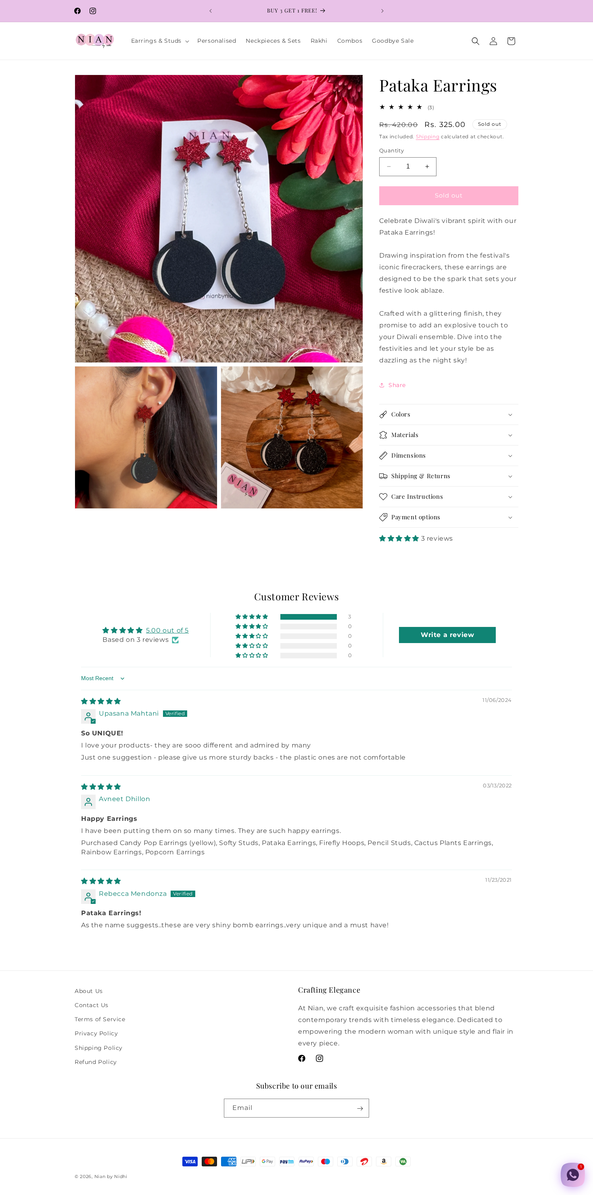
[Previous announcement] (210, 11)
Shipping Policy (99, 1047)
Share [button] (397, 385)
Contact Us (92, 1005)
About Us (89, 991)
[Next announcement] (382, 11)
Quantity (391, 150)
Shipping (428, 136)
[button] (159, 40)
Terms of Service (100, 1019)
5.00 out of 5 (167, 630)
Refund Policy (96, 1062)
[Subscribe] (360, 1108)
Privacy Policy (96, 1033)
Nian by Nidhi (110, 1176)
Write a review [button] (447, 635)
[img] (101, 701)
